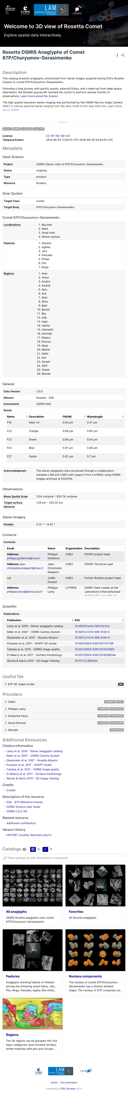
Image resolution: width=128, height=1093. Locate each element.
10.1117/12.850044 (86, 660)
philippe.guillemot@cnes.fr (23, 558)
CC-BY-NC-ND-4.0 (58, 135)
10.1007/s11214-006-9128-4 (92, 632)
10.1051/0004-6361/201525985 (94, 649)
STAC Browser (68, 1088)
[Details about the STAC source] (117, 55)
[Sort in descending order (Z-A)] (51, 849)
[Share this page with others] (123, 55)
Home (54, 1082)
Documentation (68, 1082)
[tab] (64, 684)
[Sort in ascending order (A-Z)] (45, 849)
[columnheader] (17, 417)
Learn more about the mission (39, 96)
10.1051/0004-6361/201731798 (94, 643)
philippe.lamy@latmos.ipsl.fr (24, 591)
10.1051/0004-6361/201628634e (95, 655)
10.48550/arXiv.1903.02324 (92, 626)
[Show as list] (38, 849)
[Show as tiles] (33, 849)
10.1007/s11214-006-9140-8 (92, 637)
